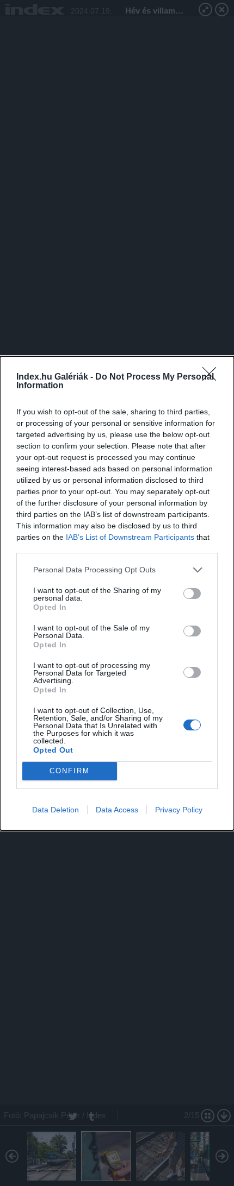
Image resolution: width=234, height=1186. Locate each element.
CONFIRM (70, 771)
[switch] (192, 593)
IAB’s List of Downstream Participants (130, 537)
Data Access (117, 809)
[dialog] (117, 593)
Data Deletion (55, 809)
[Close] (212, 377)
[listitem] (117, 570)
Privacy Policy (178, 809)
